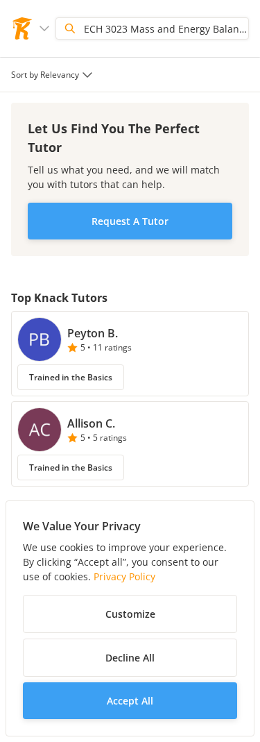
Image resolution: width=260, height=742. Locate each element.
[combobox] (53, 75)
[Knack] (22, 28)
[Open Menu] (44, 28)
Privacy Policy (124, 576)
